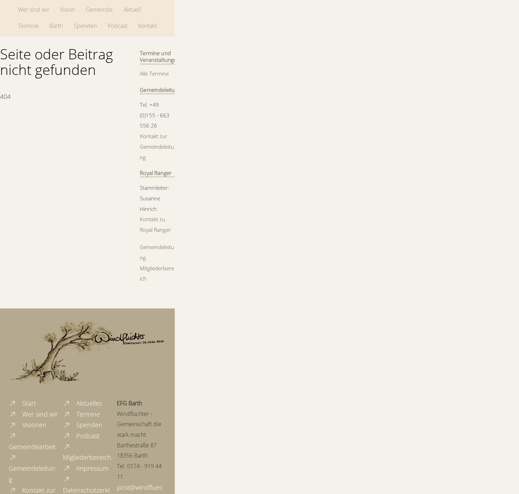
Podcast (117, 26)
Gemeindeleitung (32, 473)
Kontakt (147, 26)
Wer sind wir (33, 9)
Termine (28, 26)
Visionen (33, 425)
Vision (67, 9)
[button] (15, 478)
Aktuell (132, 9)
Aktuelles (88, 403)
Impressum (91, 468)
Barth (56, 26)
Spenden (85, 26)
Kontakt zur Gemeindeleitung (157, 146)
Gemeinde (99, 9)
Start (28, 403)
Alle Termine (154, 73)
